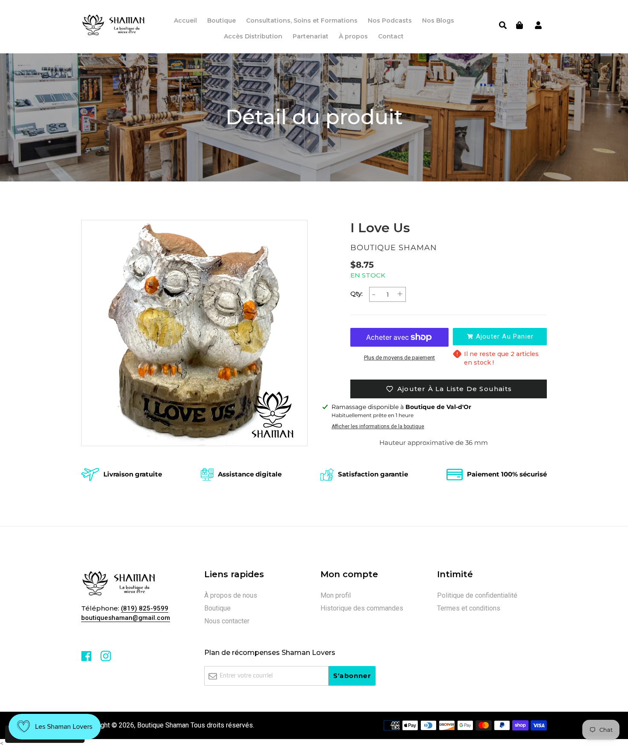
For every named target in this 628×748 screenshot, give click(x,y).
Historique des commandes (361, 608)
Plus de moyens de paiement (399, 357)
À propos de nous (230, 595)
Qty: (356, 293)
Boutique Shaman (163, 725)
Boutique (217, 608)
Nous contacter (226, 621)
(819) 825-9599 (144, 608)
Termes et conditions (468, 608)
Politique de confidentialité (477, 595)
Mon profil (335, 595)
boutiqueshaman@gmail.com (125, 618)
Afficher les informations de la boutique (378, 427)
